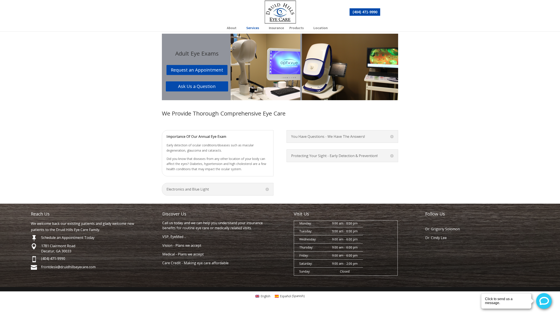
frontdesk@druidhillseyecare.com (68, 266)
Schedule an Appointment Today (67, 237)
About (231, 28)
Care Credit (171, 263)
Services (252, 28)
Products (296, 28)
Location (320, 28)
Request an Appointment (197, 70)
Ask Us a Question (197, 86)
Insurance (276, 28)
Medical (168, 254)
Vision (167, 245)
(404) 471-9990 (365, 11)
